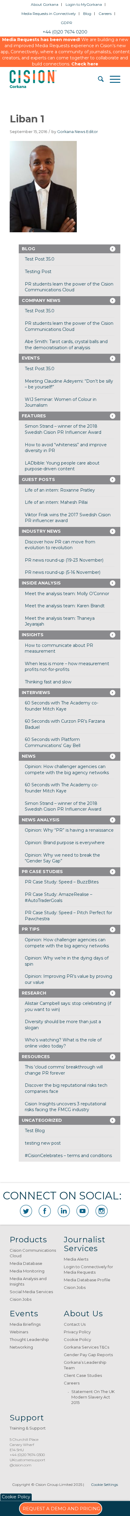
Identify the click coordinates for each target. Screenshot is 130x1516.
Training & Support (28, 1428)
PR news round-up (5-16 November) (62, 572)
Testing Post (38, 271)
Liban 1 (27, 119)
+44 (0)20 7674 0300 (27, 1454)
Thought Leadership (29, 1339)
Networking (21, 1347)
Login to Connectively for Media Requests (88, 1269)
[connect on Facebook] (44, 1211)
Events (31, 358)
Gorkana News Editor (77, 131)
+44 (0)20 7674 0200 (65, 32)
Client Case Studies (83, 1375)
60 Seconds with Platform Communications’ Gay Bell (52, 742)
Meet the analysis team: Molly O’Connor (67, 593)
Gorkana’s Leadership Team (85, 1365)
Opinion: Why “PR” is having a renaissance (69, 830)
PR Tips (31, 929)
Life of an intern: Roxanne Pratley (60, 490)
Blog (87, 13)
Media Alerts (76, 1259)
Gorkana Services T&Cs (86, 1347)
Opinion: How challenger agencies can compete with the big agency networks (67, 769)
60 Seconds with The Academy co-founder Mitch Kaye (61, 706)
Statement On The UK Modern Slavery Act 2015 (93, 1397)
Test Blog (35, 1130)
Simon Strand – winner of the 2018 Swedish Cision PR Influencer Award (63, 429)
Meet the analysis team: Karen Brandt (65, 606)
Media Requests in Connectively (48, 13)
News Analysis (41, 820)
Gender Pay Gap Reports (88, 1354)
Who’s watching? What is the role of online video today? (63, 1043)
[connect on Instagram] (101, 1211)
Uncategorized (42, 1120)
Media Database (26, 1263)
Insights (33, 634)
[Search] (98, 79)
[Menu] (112, 79)
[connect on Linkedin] (63, 1211)
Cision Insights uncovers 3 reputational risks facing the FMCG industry (65, 1107)
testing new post (43, 1143)
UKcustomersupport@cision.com (27, 1462)
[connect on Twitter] (26, 1211)
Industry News (41, 531)
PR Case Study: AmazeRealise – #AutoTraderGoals (58, 897)
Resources (36, 1056)
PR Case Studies (42, 871)
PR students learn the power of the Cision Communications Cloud (69, 287)
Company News (41, 300)
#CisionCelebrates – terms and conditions (68, 1155)
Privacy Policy (77, 1331)
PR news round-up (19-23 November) (64, 560)
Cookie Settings (104, 1484)
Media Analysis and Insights (28, 1281)
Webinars (19, 1331)
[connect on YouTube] (82, 1211)
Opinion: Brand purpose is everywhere (65, 842)
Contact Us (75, 1324)
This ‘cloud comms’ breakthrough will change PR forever (64, 1070)
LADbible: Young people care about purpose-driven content (62, 466)
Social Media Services (31, 1291)
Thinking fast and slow (48, 682)
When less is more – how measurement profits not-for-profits (67, 666)
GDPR (66, 22)
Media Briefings (25, 1324)
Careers (105, 13)
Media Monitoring (27, 1271)
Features (34, 416)
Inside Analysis (41, 583)
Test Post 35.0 (39, 259)
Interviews (36, 692)
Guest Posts (38, 479)
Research (34, 993)
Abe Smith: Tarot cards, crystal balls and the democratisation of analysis (66, 344)
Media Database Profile (87, 1279)
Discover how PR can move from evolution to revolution (60, 545)
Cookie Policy (77, 1339)
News (29, 756)
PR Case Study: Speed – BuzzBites (62, 882)
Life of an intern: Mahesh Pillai (56, 502)
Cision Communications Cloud (33, 1253)
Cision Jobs (20, 1299)
